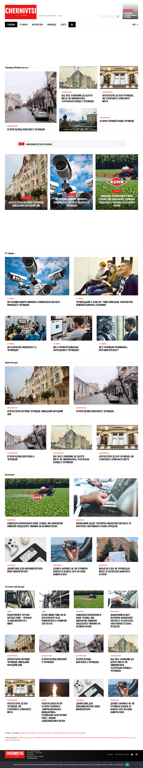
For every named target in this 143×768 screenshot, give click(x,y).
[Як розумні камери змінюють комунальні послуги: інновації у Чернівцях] (71, 182)
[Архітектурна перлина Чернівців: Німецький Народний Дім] (26, 182)
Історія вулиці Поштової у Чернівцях (26, 129)
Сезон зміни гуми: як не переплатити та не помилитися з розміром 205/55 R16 (54, 619)
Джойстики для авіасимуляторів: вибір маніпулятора (25, 570)
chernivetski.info (39, 737)
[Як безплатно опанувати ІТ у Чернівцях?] (25, 328)
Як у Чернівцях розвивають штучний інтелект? (113, 348)
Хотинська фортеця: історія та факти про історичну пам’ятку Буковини (55, 144)
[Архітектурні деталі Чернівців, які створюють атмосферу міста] (119, 77)
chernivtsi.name (112, 737)
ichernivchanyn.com (12, 740)
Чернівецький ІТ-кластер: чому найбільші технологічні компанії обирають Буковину (104, 303)
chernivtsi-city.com (25, 737)
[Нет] (140, 765)
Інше (9, 611)
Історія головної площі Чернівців (117, 121)
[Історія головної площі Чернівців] (78, 119)
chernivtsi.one (66, 737)
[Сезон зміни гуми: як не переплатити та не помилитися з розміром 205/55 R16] (54, 599)
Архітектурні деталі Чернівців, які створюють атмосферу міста (118, 98)
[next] (123, 144)
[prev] (119, 144)
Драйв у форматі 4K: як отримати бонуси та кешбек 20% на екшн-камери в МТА (70, 571)
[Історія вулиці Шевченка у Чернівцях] (25, 437)
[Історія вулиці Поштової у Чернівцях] (31, 97)
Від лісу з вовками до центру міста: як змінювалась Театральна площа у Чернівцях (78, 98)
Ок (127, 764)
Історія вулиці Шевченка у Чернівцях (20, 458)
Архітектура (128, 10)
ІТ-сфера (71, 194)
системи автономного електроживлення (51, 733)
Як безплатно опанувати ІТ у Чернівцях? (22, 348)
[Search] (118, 16)
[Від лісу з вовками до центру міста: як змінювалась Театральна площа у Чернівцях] (78, 77)
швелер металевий (28, 733)
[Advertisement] (71, 44)
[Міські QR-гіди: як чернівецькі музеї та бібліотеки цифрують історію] (117, 549)
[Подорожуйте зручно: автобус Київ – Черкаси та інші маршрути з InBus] (20, 599)
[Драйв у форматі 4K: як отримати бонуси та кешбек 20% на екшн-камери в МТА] (71, 549)
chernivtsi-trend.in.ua (98, 737)
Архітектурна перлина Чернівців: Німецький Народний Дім (26, 204)
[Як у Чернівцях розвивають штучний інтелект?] (117, 328)
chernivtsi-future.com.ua (80, 737)
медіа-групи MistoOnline (35, 757)
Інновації (116, 191)
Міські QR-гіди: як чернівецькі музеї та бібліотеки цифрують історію (114, 571)
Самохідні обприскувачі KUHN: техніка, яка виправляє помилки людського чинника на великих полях (117, 200)
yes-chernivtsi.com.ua (127, 737)
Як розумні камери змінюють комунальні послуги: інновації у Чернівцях (71, 202)
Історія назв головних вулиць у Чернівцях (130, 15)
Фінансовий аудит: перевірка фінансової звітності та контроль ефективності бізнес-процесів (103, 525)
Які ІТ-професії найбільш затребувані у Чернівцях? (66, 348)
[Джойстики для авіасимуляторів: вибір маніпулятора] (25, 549)
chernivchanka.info (53, 737)
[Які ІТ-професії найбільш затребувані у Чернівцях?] (71, 328)
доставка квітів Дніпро (76, 733)
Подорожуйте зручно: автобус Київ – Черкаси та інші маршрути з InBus (19, 619)
